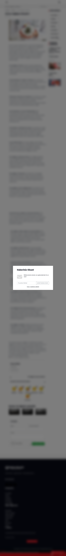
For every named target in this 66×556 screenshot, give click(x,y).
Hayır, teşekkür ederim (33, 286)
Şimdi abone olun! (42, 283)
